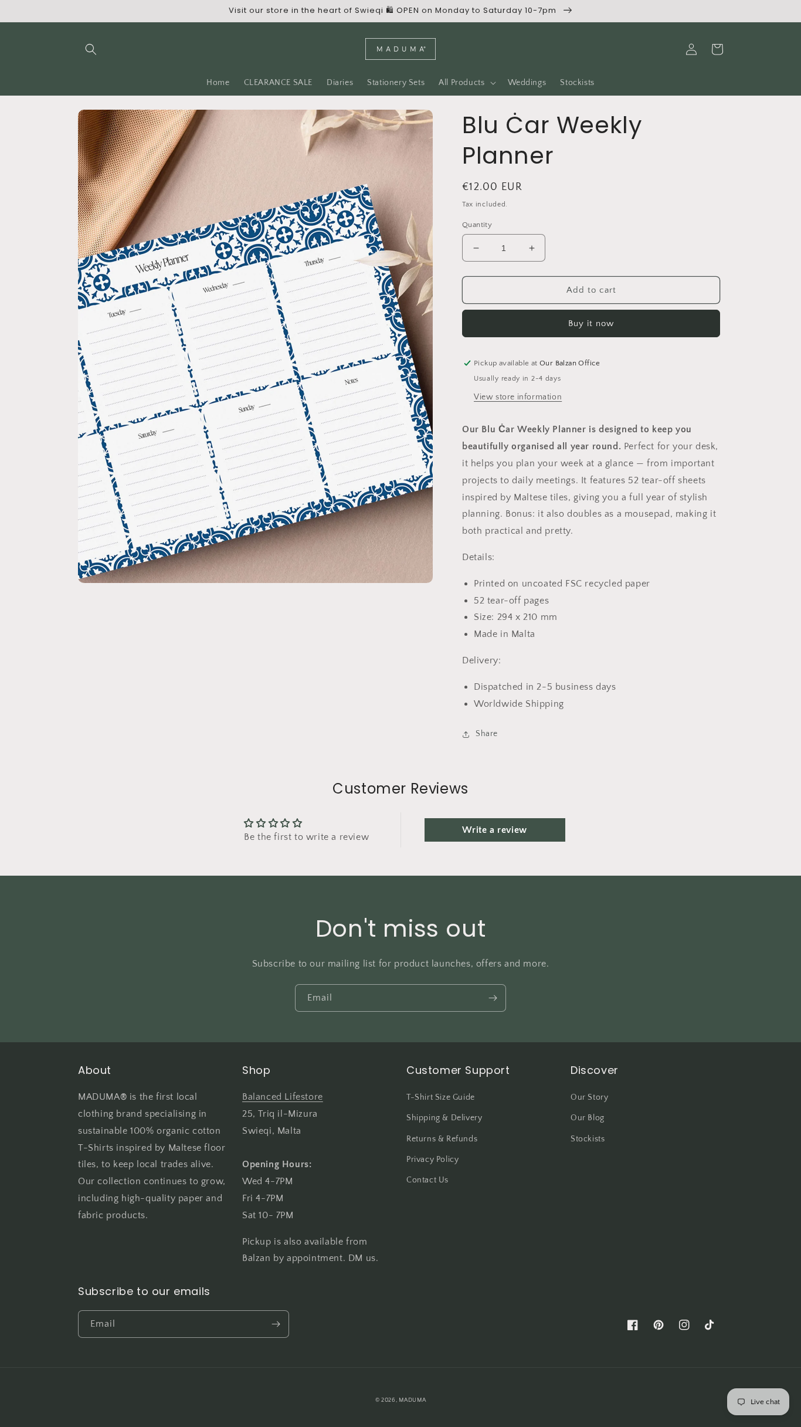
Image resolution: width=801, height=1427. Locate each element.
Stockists (588, 1139)
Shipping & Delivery (444, 1118)
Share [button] (487, 733)
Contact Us (427, 1180)
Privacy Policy (432, 1159)
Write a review (494, 830)
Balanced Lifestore (282, 1097)
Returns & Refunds (441, 1139)
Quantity (477, 225)
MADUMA (412, 1400)
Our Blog (588, 1118)
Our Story (589, 1097)
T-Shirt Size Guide (440, 1097)
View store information (518, 397)
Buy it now (591, 323)
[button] (91, 49)
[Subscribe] (492, 998)
